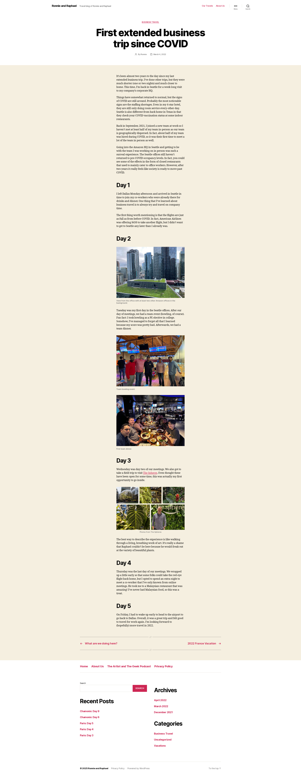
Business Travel (150, 22)
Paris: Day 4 (86, 729)
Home (84, 666)
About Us (220, 6)
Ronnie (144, 54)
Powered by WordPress (138, 768)
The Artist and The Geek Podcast (129, 666)
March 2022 (161, 706)
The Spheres (150, 473)
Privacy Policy (163, 666)
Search (83, 683)
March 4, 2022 (159, 54)
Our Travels (207, 6)
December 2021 (163, 712)
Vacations (160, 745)
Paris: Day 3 (86, 735)
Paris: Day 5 (86, 723)
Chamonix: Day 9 (89, 711)
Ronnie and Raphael (64, 5)
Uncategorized (163, 739)
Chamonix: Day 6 (89, 717)
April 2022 (160, 700)
